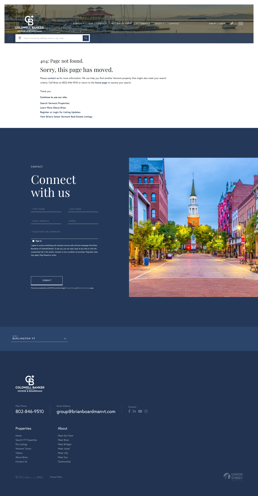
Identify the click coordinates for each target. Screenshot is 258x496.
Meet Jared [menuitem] (64, 448)
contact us (53, 78)
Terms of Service (84, 288)
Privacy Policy (62, 255)
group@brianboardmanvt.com (86, 411)
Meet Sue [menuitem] (63, 457)
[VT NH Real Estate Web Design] (233, 477)
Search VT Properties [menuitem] (26, 440)
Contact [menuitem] (174, 23)
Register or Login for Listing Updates (60, 112)
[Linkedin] (134, 411)
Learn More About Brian (53, 107)
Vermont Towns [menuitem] (23, 448)
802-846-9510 (30, 411)
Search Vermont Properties (54, 103)
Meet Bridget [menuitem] (65, 444)
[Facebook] (129, 411)
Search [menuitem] (77, 23)
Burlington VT (24, 339)
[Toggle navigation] (241, 23)
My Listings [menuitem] (21, 444)
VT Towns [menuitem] (142, 23)
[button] (86, 38)
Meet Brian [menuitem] (63, 440)
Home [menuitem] (19, 435)
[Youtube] (140, 411)
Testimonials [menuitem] (64, 461)
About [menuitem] (158, 23)
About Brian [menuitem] (22, 457)
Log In (222, 24)
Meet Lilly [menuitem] (63, 453)
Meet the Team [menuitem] (65, 435)
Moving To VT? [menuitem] (120, 23)
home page (101, 82)
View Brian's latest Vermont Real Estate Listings (66, 116)
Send (47, 280)
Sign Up (212, 24)
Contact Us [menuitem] (21, 461)
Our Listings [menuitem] (97, 23)
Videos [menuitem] (19, 453)
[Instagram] (146, 411)
